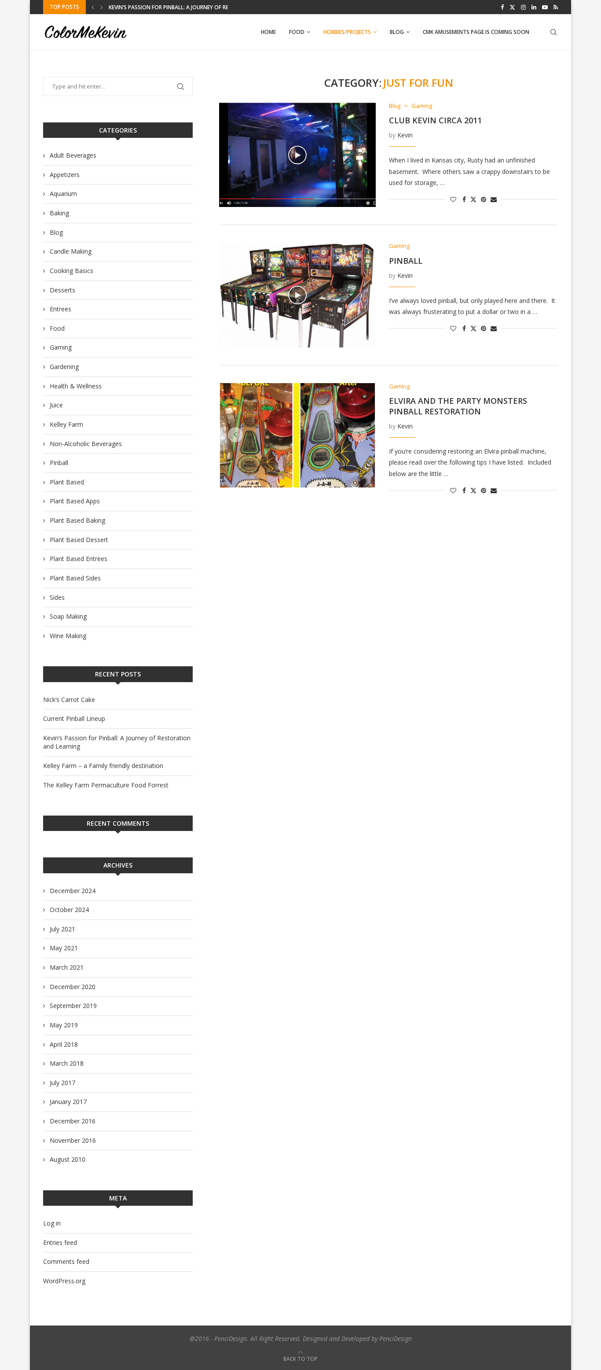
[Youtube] (545, 7)
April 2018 (64, 1044)
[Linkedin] (533, 7)
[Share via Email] (494, 199)
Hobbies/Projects (347, 32)
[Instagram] (523, 7)
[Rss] (555, 7)
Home (268, 32)
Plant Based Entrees (78, 558)
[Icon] (297, 155)
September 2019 (73, 1005)
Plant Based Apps (75, 501)
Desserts (62, 290)
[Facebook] (502, 7)
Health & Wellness (76, 386)
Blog (397, 32)
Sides (57, 597)
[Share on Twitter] (473, 199)
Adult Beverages (73, 155)
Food (296, 32)
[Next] (101, 7)
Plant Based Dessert (79, 539)
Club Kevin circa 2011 (435, 120)
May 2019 (64, 1025)
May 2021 (64, 948)
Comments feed (66, 1261)
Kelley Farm (66, 424)
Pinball (405, 260)
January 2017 (68, 1101)
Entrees (60, 309)
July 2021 (62, 929)
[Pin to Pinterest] (483, 199)
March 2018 (67, 1063)
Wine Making (68, 635)
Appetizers (65, 174)
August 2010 (67, 1159)
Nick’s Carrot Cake (69, 699)
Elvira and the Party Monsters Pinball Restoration (458, 406)
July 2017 (62, 1082)
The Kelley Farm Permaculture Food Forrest (106, 785)
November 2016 (73, 1140)
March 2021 (67, 967)
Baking (59, 213)
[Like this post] (453, 199)
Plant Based (67, 482)
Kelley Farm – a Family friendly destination (169, 7)
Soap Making (68, 616)
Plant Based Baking (77, 520)
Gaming (61, 347)
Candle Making (71, 251)
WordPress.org (64, 1281)
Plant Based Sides (75, 578)
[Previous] (92, 7)
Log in (52, 1223)
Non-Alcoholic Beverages (86, 443)
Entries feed (60, 1242)
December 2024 (72, 890)
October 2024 (69, 909)
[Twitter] (512, 7)
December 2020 (72, 986)
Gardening (64, 366)
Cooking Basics (71, 270)
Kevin (405, 135)
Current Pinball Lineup (74, 718)
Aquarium (63, 193)
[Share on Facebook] (464, 199)
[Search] (553, 32)
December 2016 (72, 1121)
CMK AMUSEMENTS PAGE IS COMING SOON (476, 32)
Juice (56, 405)
